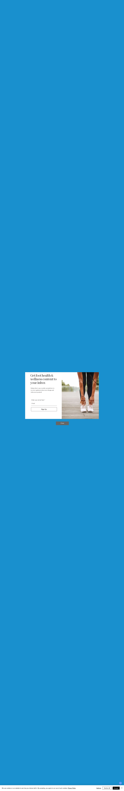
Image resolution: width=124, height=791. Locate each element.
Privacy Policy (72, 788)
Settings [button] (98, 788)
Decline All (107, 788)
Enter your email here (37, 400)
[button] (62, 423)
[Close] (122, 788)
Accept (116, 788)
